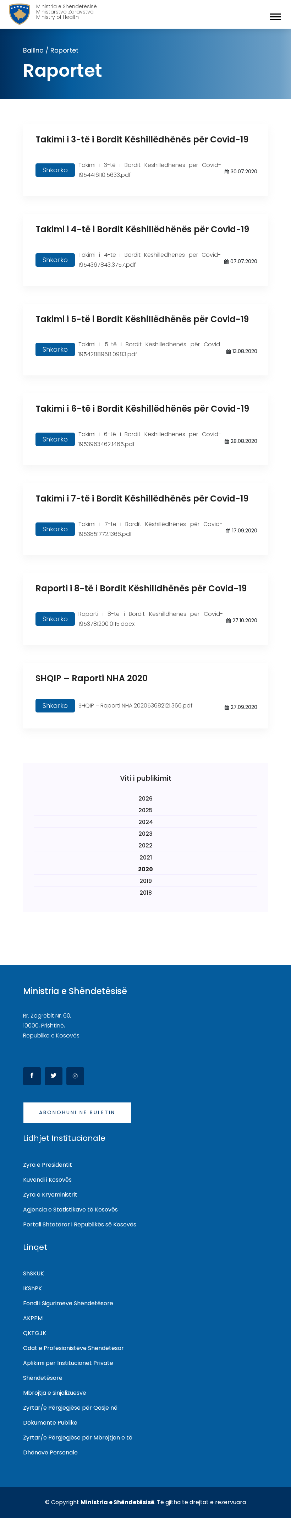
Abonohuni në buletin (77, 1112)
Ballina (33, 50)
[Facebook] (32, 1076)
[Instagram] (75, 1076)
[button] (275, 15)
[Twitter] (53, 1076)
